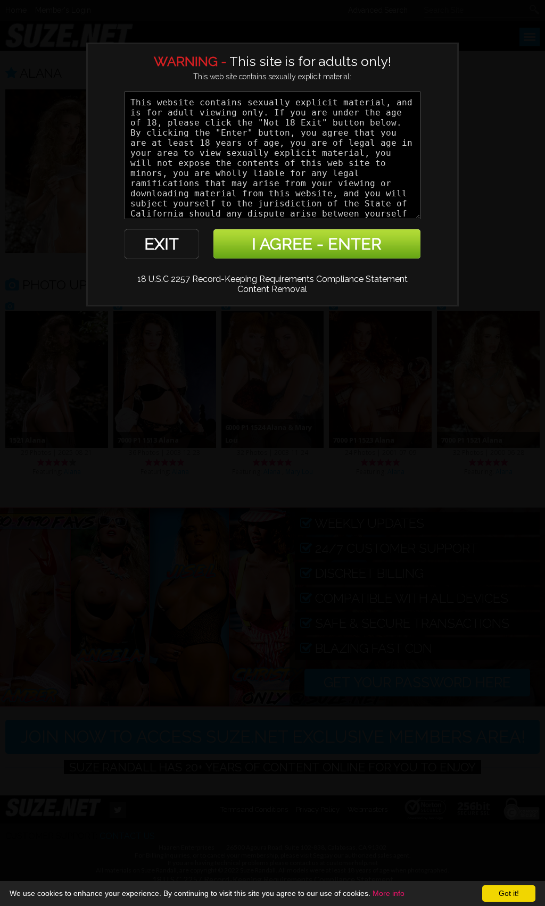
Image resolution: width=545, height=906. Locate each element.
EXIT (161, 244)
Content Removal (272, 289)
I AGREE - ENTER (317, 244)
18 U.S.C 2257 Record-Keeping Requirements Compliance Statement (272, 279)
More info (388, 893)
